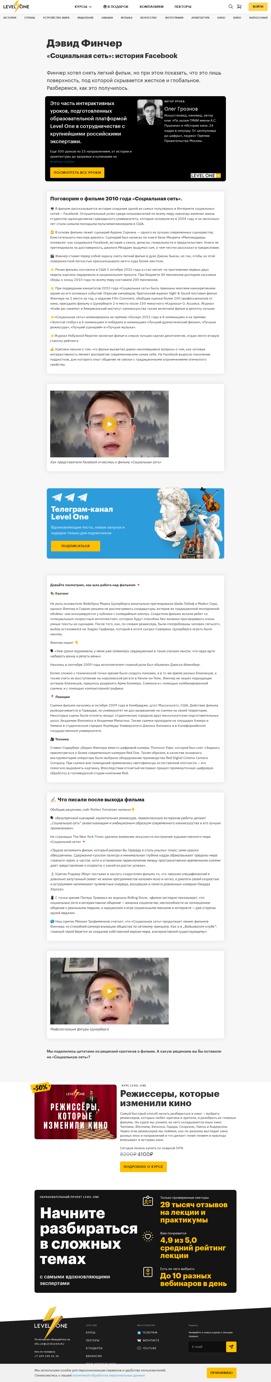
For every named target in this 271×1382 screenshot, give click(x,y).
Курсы (81, 6)
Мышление (85, 18)
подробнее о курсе (143, 1166)
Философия (258, 18)
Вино (237, 18)
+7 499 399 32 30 (47, 1356)
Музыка (126, 18)
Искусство (148, 18)
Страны (29, 18)
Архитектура (200, 18)
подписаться (75, 546)
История (9, 18)
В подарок (118, 6)
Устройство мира (56, 18)
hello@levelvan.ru (49, 1343)
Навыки (107, 18)
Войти (258, 6)
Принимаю (221, 1373)
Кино (221, 18)
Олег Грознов (181, 108)
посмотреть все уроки (77, 172)
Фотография (174, 18)
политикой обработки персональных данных (108, 1375)
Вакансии (94, 1356)
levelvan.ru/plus (62, 161)
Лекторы (182, 6)
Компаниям (152, 6)
